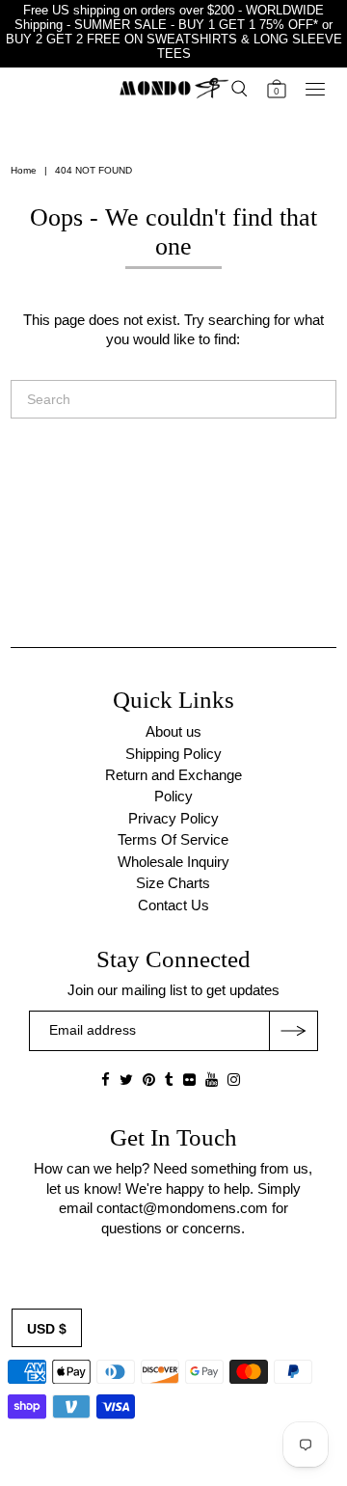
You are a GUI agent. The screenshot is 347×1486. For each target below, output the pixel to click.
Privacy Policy (173, 818)
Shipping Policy (173, 753)
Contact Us (173, 905)
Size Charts (173, 883)
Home (24, 170)
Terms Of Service (173, 839)
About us (173, 731)
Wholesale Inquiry (173, 861)
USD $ (47, 1329)
